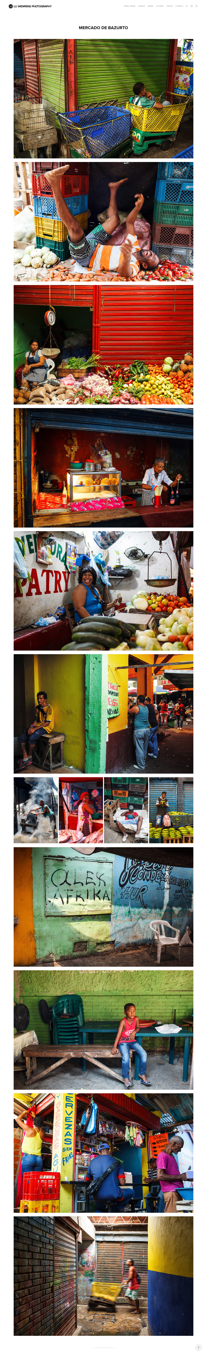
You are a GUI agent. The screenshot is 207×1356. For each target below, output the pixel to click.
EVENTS (170, 6)
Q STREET (160, 6)
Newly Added (129, 6)
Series (150, 6)
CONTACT (179, 6)
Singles (141, 6)
